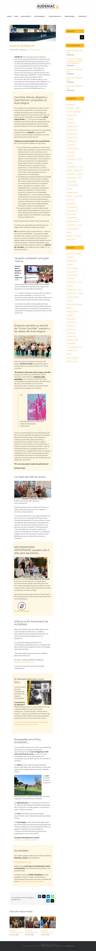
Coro (79, 159)
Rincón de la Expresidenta (71, 320)
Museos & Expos (72, 192)
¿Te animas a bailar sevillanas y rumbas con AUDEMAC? (74, 61)
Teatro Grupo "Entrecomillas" (72, 216)
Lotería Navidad (72, 185)
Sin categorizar (72, 207)
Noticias (69, 196)
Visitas (69, 232)
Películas (70, 315)
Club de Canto (72, 130)
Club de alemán (72, 126)
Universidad (71, 225)
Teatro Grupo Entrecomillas (71, 334)
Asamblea (70, 108)
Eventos (79, 174)
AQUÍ (27, 119)
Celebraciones (71, 115)
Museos (69, 189)
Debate (69, 170)
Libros (80, 293)
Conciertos (70, 152)
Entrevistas (70, 174)
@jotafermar (70, 946)
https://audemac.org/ (22, 862)
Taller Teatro (71, 329)
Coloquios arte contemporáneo (72, 273)
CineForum (71, 123)
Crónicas (70, 163)
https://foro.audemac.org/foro (26, 840)
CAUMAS (70, 257)
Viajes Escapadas (72, 229)
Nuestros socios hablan (75, 304)
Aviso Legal (58, 946)
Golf (79, 178)
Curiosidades (71, 167)
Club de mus (71, 145)
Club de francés (72, 137)
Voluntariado (71, 239)
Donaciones (78, 170)
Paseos (69, 308)
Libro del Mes (71, 181)
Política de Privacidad (47, 946)
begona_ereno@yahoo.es (24, 662)
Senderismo (71, 203)
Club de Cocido (72, 134)
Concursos (70, 156)
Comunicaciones (72, 148)
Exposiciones (71, 178)
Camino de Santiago (74, 112)
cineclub (70, 264)
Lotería (69, 301)
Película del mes (72, 311)
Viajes (79, 225)
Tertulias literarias (73, 221)
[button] (11, 926)
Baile (78, 108)
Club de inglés (72, 141)
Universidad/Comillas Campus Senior (74, 348)
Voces (75, 361)
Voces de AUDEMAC (33, 50)
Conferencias (71, 159)
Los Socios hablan (73, 297)
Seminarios (70, 200)
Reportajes (78, 196)
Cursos (80, 167)
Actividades (71, 104)
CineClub (70, 119)
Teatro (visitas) (72, 211)
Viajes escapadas (72, 358)
